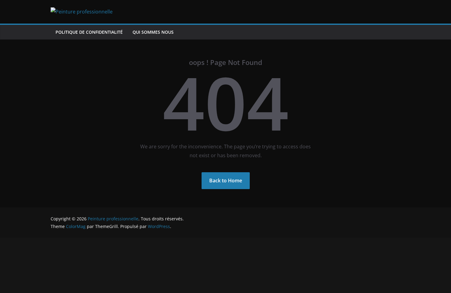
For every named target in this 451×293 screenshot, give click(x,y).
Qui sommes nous (153, 32)
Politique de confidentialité (89, 32)
